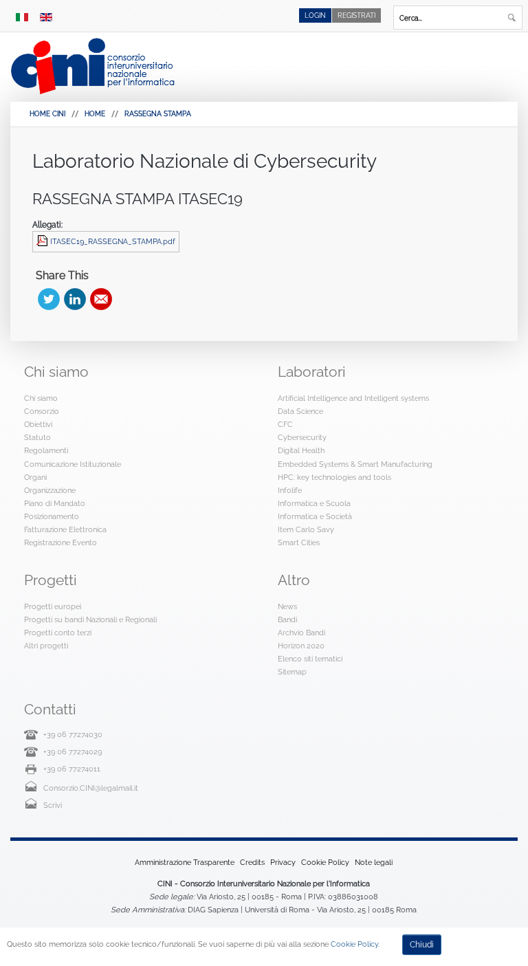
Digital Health (301, 450)
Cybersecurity (302, 437)
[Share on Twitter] (49, 299)
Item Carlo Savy (306, 529)
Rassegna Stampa (157, 114)
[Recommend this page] (101, 299)
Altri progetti (46, 645)
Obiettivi (38, 424)
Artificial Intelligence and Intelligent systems (353, 398)
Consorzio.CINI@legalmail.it (90, 788)
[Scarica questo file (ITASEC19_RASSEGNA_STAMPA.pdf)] (43, 241)
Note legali (374, 862)
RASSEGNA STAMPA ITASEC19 (137, 199)
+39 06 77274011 (71, 768)
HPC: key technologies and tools (334, 477)
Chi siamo (41, 398)
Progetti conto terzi (57, 632)
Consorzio (41, 411)
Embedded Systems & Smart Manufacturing (355, 464)
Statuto (37, 437)
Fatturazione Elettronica (65, 529)
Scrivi (52, 805)
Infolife (290, 490)
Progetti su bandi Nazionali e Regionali (90, 619)
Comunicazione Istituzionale (72, 464)
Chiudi (422, 944)
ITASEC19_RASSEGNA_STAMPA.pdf (112, 241)
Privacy (283, 862)
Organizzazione (50, 490)
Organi (35, 477)
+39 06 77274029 (72, 751)
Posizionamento (51, 516)
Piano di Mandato (54, 503)
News (287, 606)
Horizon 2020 (301, 645)
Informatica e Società (315, 516)
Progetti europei (52, 606)
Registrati (356, 15)
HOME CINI (47, 114)
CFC (285, 424)
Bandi (287, 619)
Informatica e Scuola (314, 503)
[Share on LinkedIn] (75, 299)
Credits (252, 862)
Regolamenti (46, 450)
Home (95, 114)
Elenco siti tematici (310, 658)
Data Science (300, 411)
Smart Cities (299, 542)
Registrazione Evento (60, 542)
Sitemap (292, 672)
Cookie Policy (325, 862)
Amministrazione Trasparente (184, 862)
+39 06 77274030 (72, 734)
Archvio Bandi (301, 632)
